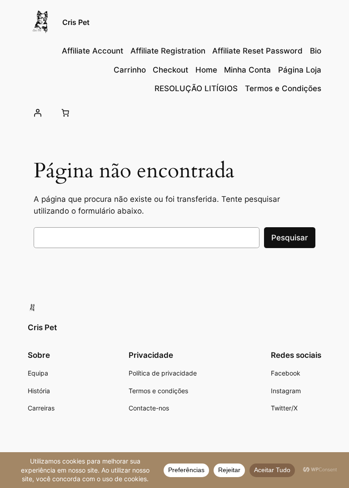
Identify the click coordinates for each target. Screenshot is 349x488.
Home (206, 69)
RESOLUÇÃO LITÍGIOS (196, 88)
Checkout (170, 69)
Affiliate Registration (167, 50)
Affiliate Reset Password (257, 50)
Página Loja (299, 69)
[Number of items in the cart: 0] (65, 112)
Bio (315, 50)
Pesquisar (289, 237)
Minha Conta (247, 69)
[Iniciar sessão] (37, 112)
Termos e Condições (283, 88)
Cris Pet (76, 22)
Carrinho (130, 69)
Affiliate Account (92, 50)
